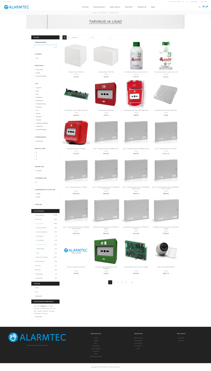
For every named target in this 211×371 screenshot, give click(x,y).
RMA (95, 343)
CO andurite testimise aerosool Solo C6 (166, 72)
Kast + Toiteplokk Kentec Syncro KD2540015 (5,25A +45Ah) (166, 188)
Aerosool (38, 88)
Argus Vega (39, 69)
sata (35, 311)
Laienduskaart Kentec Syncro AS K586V (136, 267)
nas (54, 308)
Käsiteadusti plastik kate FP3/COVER (166, 110)
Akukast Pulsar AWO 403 (106, 72)
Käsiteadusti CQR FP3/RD (106, 110)
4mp (38, 306)
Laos (37, 58)
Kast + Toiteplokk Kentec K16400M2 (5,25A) (136, 148)
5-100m (38, 194)
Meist (95, 354)
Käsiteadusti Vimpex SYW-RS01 (76, 148)
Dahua (37, 288)
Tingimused (96, 351)
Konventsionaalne (41, 76)
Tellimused (181, 338)
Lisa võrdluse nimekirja (74, 55)
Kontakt (96, 338)
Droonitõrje (96, 346)
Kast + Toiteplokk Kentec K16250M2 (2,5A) (106, 148)
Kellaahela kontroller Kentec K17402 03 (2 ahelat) (106, 227)
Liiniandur (39, 107)
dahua (43, 306)
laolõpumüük (45, 308)
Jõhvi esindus (138, 346)
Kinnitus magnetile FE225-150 (76, 267)
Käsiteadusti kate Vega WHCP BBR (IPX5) (136, 110)
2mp (35, 306)
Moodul (38, 113)
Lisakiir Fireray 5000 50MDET (166, 267)
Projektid (95, 340)
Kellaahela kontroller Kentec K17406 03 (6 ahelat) (166, 227)
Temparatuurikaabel (42, 123)
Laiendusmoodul (41, 104)
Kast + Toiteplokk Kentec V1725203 (166, 148)
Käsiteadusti (39, 100)
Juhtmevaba (39, 141)
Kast (37, 94)
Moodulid (38, 116)
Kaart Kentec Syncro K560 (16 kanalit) (76, 110)
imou (51, 306)
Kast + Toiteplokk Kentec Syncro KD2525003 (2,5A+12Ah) (106, 188)
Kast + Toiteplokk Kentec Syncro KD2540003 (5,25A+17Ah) (136, 188)
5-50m (38, 197)
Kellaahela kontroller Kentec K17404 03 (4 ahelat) (136, 227)
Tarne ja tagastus (96, 348)
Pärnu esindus (138, 343)
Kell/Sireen (39, 97)
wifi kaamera (38, 313)
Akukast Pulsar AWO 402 (76, 72)
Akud (37, 91)
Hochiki (38, 73)
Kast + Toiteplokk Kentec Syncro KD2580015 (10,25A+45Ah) (76, 227)
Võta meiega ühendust (96, 356)
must (51, 308)
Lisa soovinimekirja (78, 55)
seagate (39, 311)
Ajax (36, 292)
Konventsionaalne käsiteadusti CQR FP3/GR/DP (106, 267)
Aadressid (181, 340)
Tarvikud (38, 120)
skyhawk (45, 311)
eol (48, 306)
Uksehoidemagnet (41, 129)
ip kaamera (37, 308)
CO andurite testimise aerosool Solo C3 (136, 72)
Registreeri (194, 1)
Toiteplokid (39, 126)
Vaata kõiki (38, 296)
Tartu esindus (138, 340)
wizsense (45, 313)
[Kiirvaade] (71, 55)
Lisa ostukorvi (81, 55)
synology (51, 311)
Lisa (37, 110)
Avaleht (95, 13)
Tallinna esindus (138, 338)
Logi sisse (204, 1)
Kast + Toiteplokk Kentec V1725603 (76, 187)
